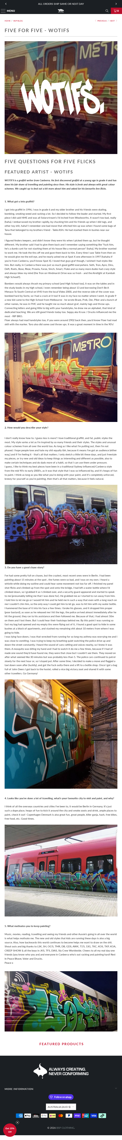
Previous (102, 21)
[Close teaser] (17, 1122)
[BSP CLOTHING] (61, 11)
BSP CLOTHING (65, 1127)
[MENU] (2, 11)
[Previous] (6, 3)
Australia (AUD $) (59, 1106)
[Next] (115, 3)
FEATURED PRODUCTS (61, 1044)
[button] (10, 1130)
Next (112, 21)
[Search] (107, 11)
